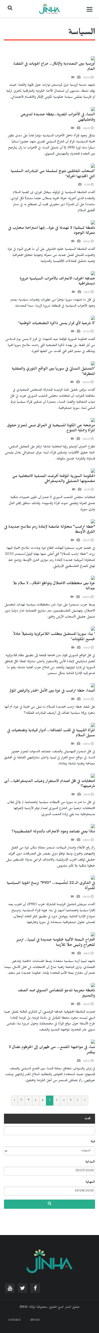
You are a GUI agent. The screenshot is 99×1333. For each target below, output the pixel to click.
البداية (90, 1162)
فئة (93, 1142)
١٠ (78, 1100)
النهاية (90, 1182)
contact (14, 1320)
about (35, 1320)
